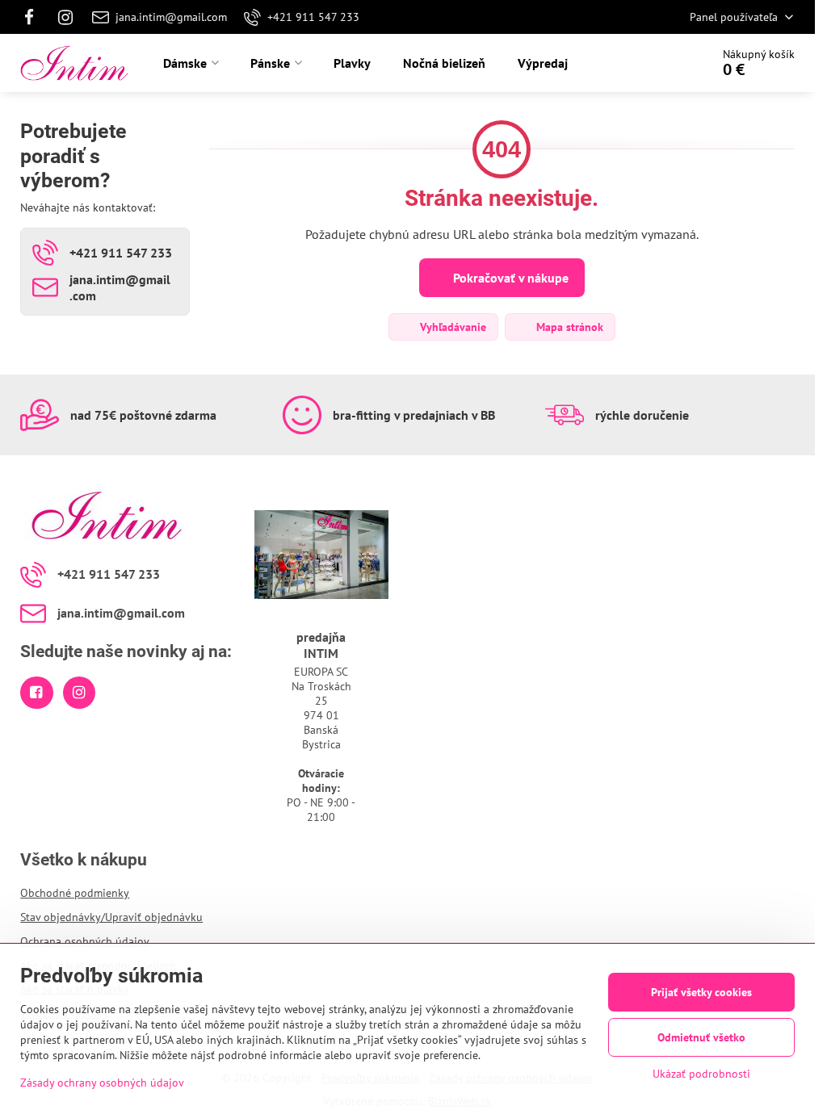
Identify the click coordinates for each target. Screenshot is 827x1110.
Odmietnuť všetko (701, 1037)
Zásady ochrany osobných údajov (102, 1082)
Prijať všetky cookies (701, 992)
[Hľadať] (653, 63)
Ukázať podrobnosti (701, 1073)
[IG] (65, 17)
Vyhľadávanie (451, 327)
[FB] (33, 17)
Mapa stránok (568, 327)
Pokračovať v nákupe (509, 278)
